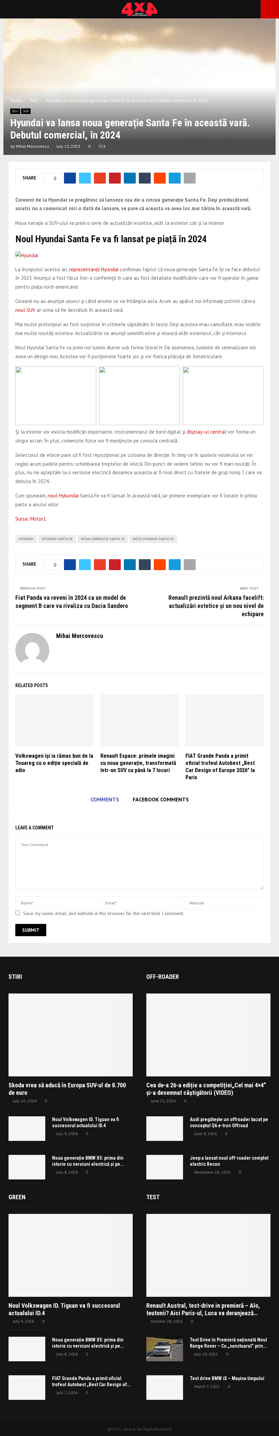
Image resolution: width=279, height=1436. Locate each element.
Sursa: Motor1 (30, 519)
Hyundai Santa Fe (57, 539)
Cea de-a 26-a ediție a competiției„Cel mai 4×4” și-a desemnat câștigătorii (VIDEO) (206, 1089)
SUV (26, 111)
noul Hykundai (63, 495)
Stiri (15, 111)
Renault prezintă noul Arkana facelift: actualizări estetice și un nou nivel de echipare (216, 606)
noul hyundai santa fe (153, 539)
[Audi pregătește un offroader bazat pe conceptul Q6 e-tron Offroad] (164, 1128)
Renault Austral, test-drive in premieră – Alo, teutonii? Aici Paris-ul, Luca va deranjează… (203, 1309)
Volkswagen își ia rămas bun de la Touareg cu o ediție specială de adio (54, 763)
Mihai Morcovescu (32, 146)
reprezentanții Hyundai (93, 269)
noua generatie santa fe (103, 539)
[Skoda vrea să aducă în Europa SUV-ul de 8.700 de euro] (71, 1034)
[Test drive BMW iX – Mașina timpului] (164, 1387)
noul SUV (25, 310)
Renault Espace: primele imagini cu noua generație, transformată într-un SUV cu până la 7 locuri (138, 763)
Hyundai (26, 539)
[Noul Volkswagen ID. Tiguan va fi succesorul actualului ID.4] (27, 1128)
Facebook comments (161, 799)
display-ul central (206, 432)
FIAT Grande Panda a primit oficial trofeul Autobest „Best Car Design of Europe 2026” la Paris (220, 766)
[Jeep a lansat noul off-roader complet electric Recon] (164, 1167)
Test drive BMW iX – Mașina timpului (227, 1378)
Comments (105, 799)
